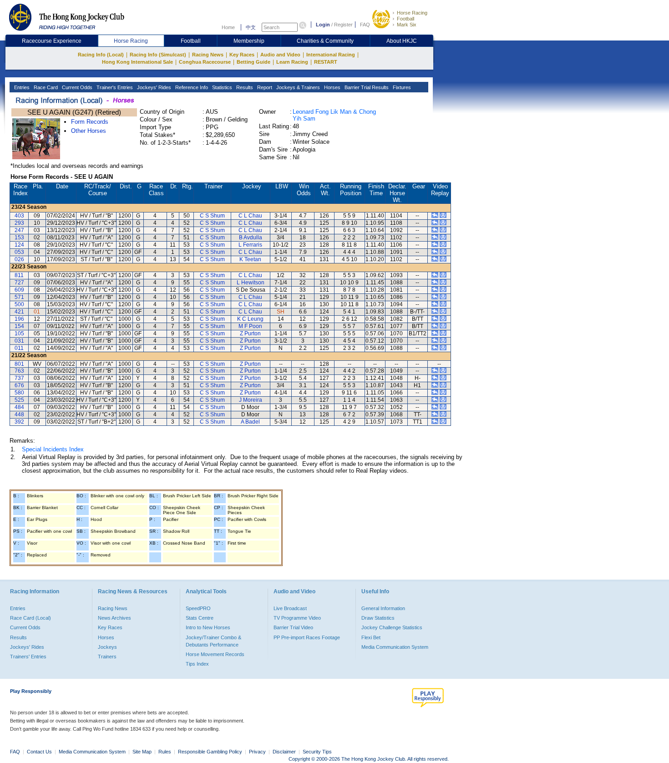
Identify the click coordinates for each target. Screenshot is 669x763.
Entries (21, 87)
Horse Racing (412, 12)
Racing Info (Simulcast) (158, 54)
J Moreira (250, 400)
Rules (165, 751)
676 (19, 385)
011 (19, 348)
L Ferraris (250, 245)
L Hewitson (250, 282)
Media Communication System (394, 647)
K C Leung (250, 319)
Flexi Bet (370, 637)
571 (19, 297)
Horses (331, 87)
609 (19, 290)
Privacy (257, 751)
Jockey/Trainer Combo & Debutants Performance (213, 641)
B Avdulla (250, 237)
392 (19, 422)
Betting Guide (253, 62)
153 (19, 237)
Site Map (142, 751)
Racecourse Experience (51, 41)
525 (19, 400)
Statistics (221, 87)
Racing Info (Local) (101, 54)
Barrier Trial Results (366, 87)
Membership (248, 41)
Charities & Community (325, 41)
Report (264, 87)
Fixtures (401, 87)
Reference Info (191, 87)
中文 (251, 27)
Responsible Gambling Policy (210, 751)
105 (19, 333)
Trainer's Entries (114, 87)
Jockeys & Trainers (297, 87)
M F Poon (250, 326)
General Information (383, 608)
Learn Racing (292, 62)
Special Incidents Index (53, 449)
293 (19, 223)
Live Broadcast (290, 608)
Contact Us (39, 751)
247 (19, 230)
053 (19, 252)
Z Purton (250, 333)
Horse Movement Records (215, 654)
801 (19, 364)
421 (19, 311)
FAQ (365, 24)
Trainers (107, 656)
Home (228, 27)
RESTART (325, 62)
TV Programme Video (297, 618)
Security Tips (317, 751)
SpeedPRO (198, 608)
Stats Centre (199, 618)
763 (19, 371)
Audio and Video (280, 54)
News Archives (114, 618)
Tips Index (197, 664)
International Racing (330, 54)
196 (19, 319)
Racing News (207, 54)
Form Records (89, 121)
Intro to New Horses (208, 627)
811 (19, 275)
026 (19, 259)
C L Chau (250, 215)
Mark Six (406, 24)
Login (323, 24)
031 (19, 341)
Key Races (241, 54)
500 (19, 304)
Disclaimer (284, 751)
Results (244, 87)
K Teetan (250, 259)
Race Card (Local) (30, 618)
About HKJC (401, 41)
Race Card (45, 87)
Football (405, 18)
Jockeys (107, 647)
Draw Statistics (378, 618)
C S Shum (212, 215)
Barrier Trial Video (293, 627)
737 (19, 378)
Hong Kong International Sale (137, 62)
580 (19, 392)
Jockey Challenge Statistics (391, 627)
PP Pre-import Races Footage (307, 637)
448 (19, 414)
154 (19, 326)
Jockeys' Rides (153, 87)
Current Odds (76, 87)
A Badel (250, 422)
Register (343, 24)
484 (19, 407)
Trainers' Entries (28, 656)
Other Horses (88, 130)
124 (19, 245)
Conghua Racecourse (205, 62)
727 (19, 282)
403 (19, 215)
